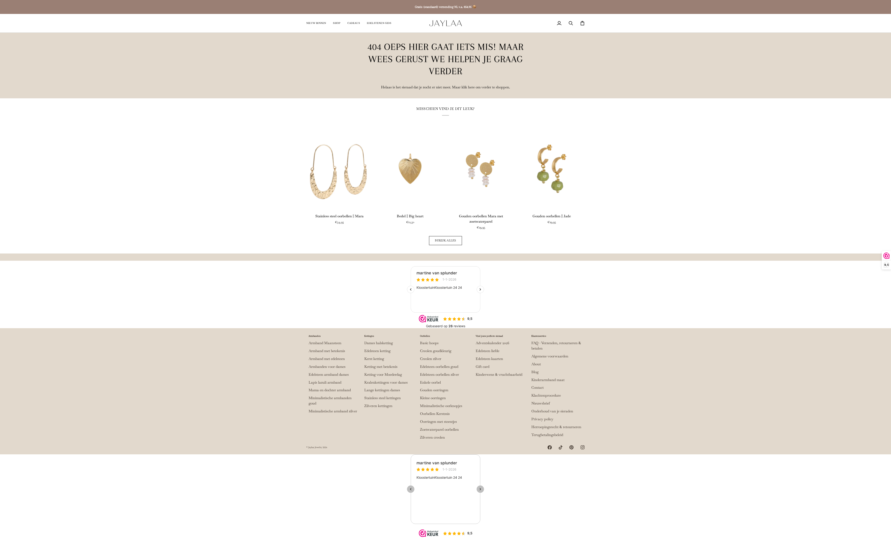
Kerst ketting (374, 358)
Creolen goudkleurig (435, 351)
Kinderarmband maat (548, 380)
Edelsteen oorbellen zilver (439, 374)
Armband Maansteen (325, 343)
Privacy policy (542, 419)
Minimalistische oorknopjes (441, 406)
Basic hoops (429, 343)
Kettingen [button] (369, 335)
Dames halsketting (378, 343)
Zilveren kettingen (378, 406)
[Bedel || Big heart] (410, 168)
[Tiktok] (560, 447)
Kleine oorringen (433, 398)
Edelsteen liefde (487, 351)
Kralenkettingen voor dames (386, 382)
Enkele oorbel (430, 382)
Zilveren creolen (432, 437)
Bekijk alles (445, 240)
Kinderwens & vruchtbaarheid (499, 374)
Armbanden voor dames (327, 366)
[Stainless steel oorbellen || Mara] (339, 168)
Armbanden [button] (315, 335)
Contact (537, 387)
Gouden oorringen (434, 390)
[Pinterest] (571, 447)
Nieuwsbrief (540, 403)
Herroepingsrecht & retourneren (556, 427)
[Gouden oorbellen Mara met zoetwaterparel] (481, 168)
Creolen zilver (430, 358)
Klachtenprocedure (546, 395)
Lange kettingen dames (382, 390)
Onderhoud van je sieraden (552, 411)
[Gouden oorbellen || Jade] (552, 168)
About (536, 364)
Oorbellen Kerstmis (435, 413)
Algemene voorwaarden (549, 356)
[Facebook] (550, 447)
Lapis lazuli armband (325, 382)
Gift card (482, 366)
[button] (336, 23)
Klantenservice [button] (538, 335)
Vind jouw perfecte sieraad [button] (489, 335)
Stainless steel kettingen (382, 398)
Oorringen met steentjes (438, 421)
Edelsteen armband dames (329, 374)
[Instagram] (583, 447)
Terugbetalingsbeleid (547, 435)
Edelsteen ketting (377, 351)
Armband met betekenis (327, 351)
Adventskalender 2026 (492, 343)
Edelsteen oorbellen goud (439, 366)
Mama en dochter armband (330, 390)
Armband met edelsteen (327, 358)
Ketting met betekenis (380, 366)
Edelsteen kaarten (489, 358)
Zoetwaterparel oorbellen (439, 429)
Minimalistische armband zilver (333, 411)
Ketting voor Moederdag (383, 374)
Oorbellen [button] (425, 335)
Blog (535, 372)
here (471, 87)
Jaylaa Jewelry (315, 447)
